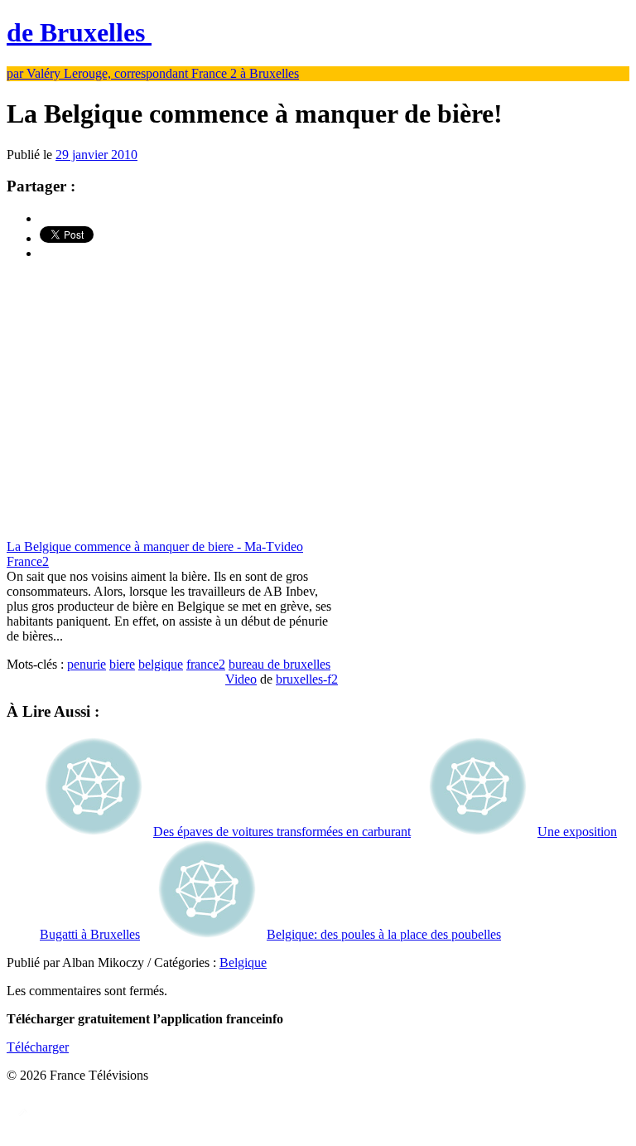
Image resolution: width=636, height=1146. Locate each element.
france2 (205, 664)
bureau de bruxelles (279, 664)
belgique (160, 664)
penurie (86, 664)
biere (122, 664)
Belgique (243, 962)
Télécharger (38, 1047)
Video (241, 679)
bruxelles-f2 (307, 679)
